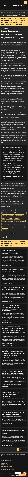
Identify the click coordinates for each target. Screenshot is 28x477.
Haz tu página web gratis (13, 475)
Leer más (10, 265)
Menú (25, 2)
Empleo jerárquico (6, 212)
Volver (4, 237)
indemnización (19, 215)
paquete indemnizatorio (19, 224)
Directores (9, 218)
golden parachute (6, 224)
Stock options (11, 210)
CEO (3, 218)
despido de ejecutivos (7, 221)
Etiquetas (3, 210)
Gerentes (17, 218)
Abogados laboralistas (7, 215)
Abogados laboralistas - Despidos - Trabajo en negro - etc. (13, 12)
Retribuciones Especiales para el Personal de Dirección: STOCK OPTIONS (13, 431)
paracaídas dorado (20, 221)
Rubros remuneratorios (20, 212)
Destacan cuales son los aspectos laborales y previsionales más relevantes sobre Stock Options (13, 373)
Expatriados (5, 227)
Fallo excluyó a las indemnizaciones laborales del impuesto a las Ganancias (12, 252)
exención (4, 229)
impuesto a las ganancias (17, 227)
